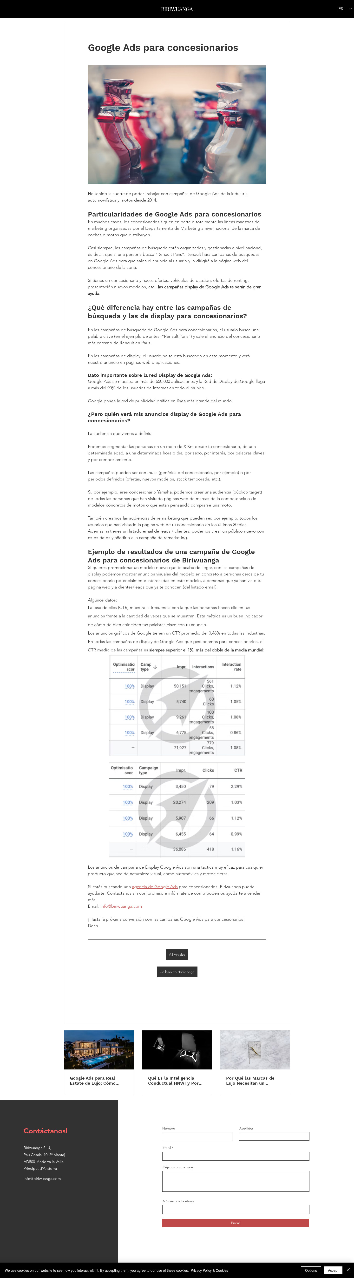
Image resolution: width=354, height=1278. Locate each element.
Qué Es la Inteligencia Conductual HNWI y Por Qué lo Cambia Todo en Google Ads (173, 1080)
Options (311, 1270)
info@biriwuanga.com (42, 1178)
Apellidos (246, 1128)
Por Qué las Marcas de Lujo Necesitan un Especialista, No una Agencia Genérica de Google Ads (250, 1080)
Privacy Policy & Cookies (209, 1270)
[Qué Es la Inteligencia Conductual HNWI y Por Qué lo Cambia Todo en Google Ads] (177, 1049)
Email (167, 1148)
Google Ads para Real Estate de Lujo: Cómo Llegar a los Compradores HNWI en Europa (97, 1080)
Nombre (168, 1128)
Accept (333, 1270)
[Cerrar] (348, 1270)
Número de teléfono (178, 1201)
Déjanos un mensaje (178, 1167)
